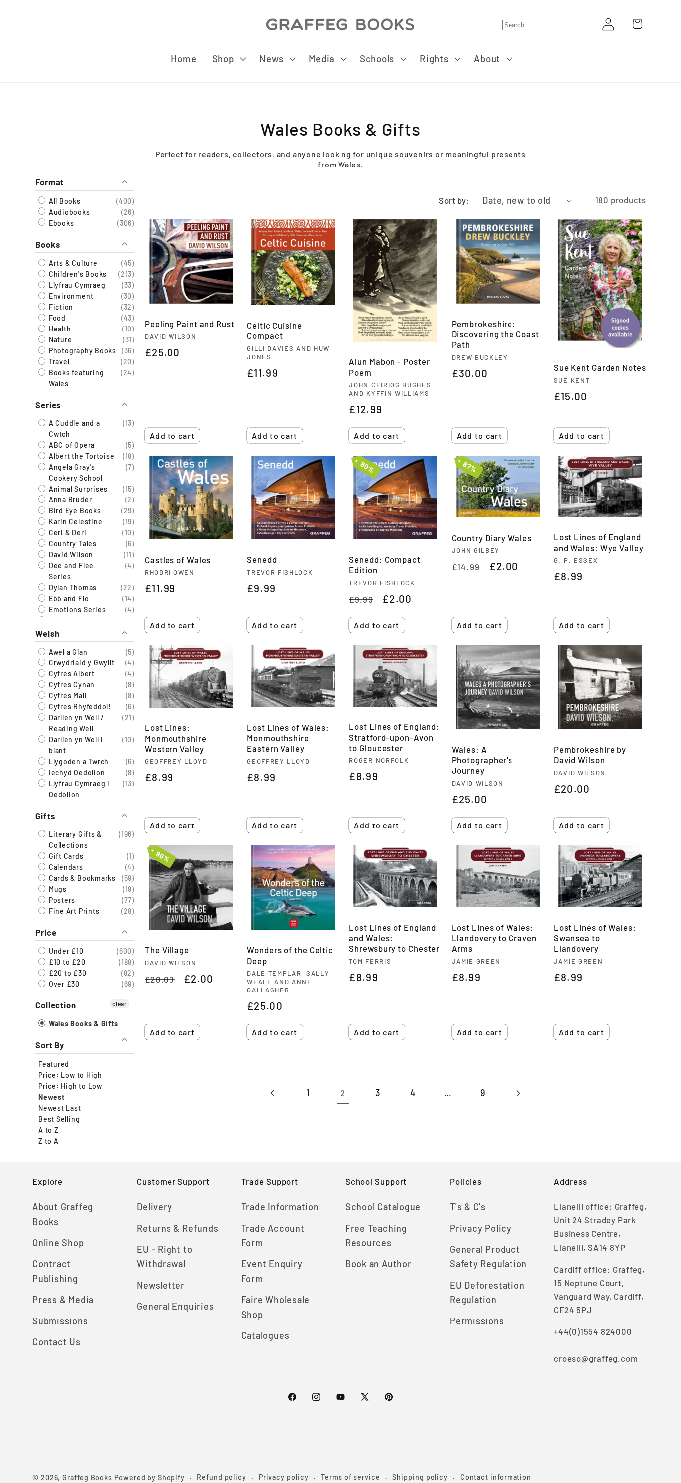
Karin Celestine (74, 521)
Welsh (47, 633)
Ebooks (60, 222)
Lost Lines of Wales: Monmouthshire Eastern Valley (288, 737)
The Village (167, 950)
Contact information (495, 1477)
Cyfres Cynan (71, 684)
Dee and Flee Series (70, 571)
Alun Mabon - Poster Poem (389, 366)
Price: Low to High (70, 1074)
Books (47, 244)
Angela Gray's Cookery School (75, 472)
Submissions (60, 1321)
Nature (59, 339)
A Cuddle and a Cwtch (73, 428)
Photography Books (81, 350)
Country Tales (72, 543)
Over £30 (63, 984)
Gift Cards (65, 856)
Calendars (65, 867)
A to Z (48, 1129)
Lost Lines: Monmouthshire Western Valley (176, 737)
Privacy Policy (480, 1228)
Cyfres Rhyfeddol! (79, 706)
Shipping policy (420, 1477)
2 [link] (342, 1093)
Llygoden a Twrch (78, 761)
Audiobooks (68, 211)
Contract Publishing (55, 1271)
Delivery (154, 1206)
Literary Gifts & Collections (74, 839)
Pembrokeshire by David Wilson (590, 754)
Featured (53, 1063)
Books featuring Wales (75, 377)
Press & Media (63, 1299)
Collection (55, 1005)
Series (48, 404)
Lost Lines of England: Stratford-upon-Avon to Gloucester (394, 736)
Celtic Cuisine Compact (274, 330)
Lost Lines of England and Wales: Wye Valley (599, 542)
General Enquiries (175, 1306)
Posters (61, 900)
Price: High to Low (70, 1085)
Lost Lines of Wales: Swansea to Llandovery (595, 937)
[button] (228, 58)
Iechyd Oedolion (76, 772)
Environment (70, 295)
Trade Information (280, 1206)
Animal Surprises (77, 489)
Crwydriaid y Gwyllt (81, 662)
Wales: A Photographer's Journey (482, 759)
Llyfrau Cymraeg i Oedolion (78, 788)
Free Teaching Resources (376, 1235)
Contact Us (56, 1341)
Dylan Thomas (72, 587)
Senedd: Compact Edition (385, 564)
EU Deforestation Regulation (487, 1292)
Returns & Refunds (177, 1228)
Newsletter (161, 1285)
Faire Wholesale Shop (275, 1306)
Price (46, 932)
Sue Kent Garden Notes (600, 367)
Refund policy (221, 1477)
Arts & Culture (72, 262)
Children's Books (77, 273)
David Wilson (70, 554)
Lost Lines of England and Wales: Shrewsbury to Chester (394, 937)
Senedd (262, 559)
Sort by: (454, 200)
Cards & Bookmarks (81, 878)
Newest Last (59, 1107)
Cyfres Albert (71, 673)
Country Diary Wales (492, 538)
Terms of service (350, 1477)
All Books (64, 200)
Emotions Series (76, 609)
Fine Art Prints (73, 911)
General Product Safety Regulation (488, 1256)
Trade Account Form (273, 1235)
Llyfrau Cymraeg (76, 284)
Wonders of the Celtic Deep (290, 955)
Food (56, 317)
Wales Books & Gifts (82, 1023)
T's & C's (468, 1206)
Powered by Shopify (149, 1477)
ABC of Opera (71, 445)
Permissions (477, 1321)
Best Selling (59, 1118)
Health (59, 328)
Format (49, 182)
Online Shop (58, 1242)
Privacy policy (284, 1477)
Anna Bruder (69, 499)
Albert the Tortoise (81, 456)
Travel (58, 361)
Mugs (57, 889)
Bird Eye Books (74, 510)
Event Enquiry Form (272, 1271)
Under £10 (65, 951)
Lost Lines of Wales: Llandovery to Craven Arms (494, 937)
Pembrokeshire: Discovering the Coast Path (495, 334)
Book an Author (378, 1263)
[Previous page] (273, 1093)
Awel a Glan (67, 651)
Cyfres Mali (67, 695)
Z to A (48, 1140)
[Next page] (518, 1093)
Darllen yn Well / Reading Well (75, 722)
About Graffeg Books (62, 1214)
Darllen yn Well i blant (75, 744)
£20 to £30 (67, 973)
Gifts (45, 815)
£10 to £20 (66, 962)
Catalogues (265, 1335)
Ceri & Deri (66, 532)
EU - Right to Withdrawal (164, 1256)
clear (119, 1003)
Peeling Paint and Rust (190, 324)
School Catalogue (383, 1206)
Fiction (60, 306)
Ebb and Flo (68, 598)
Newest (51, 1096)
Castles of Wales (178, 560)
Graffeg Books (87, 1477)
